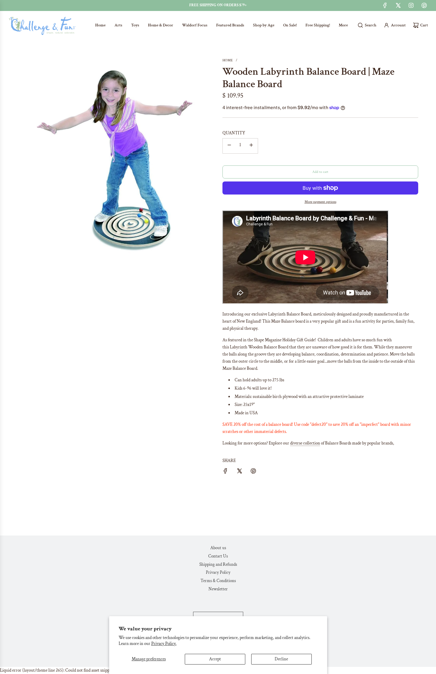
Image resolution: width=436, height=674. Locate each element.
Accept (215, 659)
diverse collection (305, 443)
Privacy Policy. (163, 643)
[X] (398, 5)
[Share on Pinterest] (253, 472)
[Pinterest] (424, 5)
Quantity (233, 133)
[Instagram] (411, 5)
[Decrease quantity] (229, 145)
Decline (281, 659)
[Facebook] (385, 5)
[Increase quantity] (251, 145)
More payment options (320, 202)
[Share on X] (239, 472)
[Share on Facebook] (225, 472)
